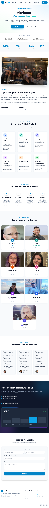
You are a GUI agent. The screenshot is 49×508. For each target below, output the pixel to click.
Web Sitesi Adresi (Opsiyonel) (10, 455)
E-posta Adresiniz (28, 449)
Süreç (25, 2)
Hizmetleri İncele (30, 26)
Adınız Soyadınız (7, 449)
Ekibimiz (30, 2)
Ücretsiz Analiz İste (17, 26)
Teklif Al (44, 2)
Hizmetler (20, 2)
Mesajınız (6, 461)
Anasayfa (27, 493)
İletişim (26, 498)
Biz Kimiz (14, 2)
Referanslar (37, 2)
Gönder (24, 473)
